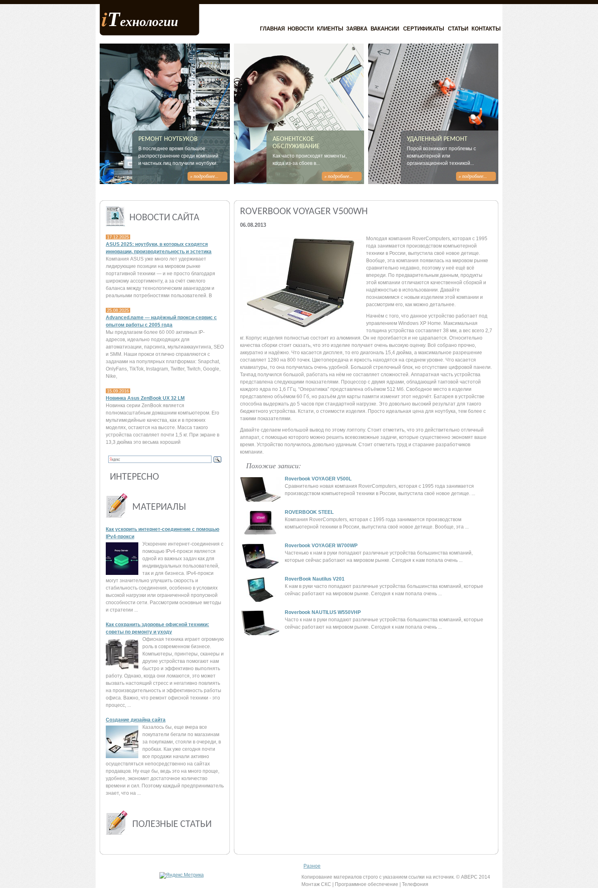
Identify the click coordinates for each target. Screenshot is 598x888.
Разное (312, 866)
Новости (301, 29)
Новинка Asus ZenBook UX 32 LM (145, 398)
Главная (272, 29)
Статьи (458, 29)
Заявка (356, 29)
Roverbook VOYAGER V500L (318, 479)
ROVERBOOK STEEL (309, 512)
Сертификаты (423, 29)
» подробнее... (204, 176)
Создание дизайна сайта (136, 720)
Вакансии (385, 29)
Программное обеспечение (366, 884)
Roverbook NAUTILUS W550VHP (323, 612)
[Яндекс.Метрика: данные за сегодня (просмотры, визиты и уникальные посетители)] (181, 875)
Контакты (486, 29)
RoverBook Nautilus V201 (315, 579)
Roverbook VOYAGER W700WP (321, 545)
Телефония (415, 884)
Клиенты (330, 29)
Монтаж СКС (316, 884)
